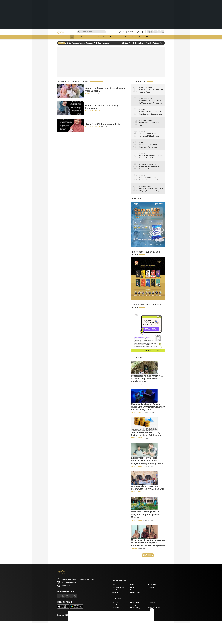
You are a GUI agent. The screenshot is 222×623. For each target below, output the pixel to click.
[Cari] (79, 31)
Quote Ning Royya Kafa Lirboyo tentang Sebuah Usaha (105, 89)
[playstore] (76, 608)
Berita (87, 37)
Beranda (79, 37)
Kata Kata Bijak (92, 111)
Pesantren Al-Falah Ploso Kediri (149, 124)
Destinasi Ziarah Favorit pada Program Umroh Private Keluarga (147, 487)
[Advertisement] (111, 14)
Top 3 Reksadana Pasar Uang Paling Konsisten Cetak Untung (146, 433)
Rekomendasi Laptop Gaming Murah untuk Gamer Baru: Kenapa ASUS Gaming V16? (148, 407)
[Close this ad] (152, 609)
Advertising (136, 412)
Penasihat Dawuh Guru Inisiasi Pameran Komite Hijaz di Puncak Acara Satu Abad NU (151, 157)
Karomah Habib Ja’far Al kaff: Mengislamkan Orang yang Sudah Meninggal (150, 113)
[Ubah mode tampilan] (138, 32)
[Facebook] (148, 31)
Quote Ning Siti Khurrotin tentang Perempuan (102, 106)
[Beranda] (72, 37)
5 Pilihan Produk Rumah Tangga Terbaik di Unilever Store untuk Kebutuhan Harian (147, 43)
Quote (148, 37)
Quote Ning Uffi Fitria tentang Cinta (102, 124)
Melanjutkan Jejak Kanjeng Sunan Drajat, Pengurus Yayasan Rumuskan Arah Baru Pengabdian (71, 43)
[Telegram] (162, 31)
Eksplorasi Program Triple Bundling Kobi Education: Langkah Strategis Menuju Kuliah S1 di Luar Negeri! (147, 461)
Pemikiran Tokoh (123, 37)
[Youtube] (71, 596)
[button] (120, 31)
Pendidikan (102, 37)
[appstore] (63, 608)
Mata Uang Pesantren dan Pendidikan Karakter (149, 168)
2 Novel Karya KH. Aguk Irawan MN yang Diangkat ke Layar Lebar (151, 190)
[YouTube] (159, 31)
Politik (112, 37)
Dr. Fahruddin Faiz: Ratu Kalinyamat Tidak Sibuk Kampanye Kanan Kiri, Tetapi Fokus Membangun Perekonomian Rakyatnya (150, 135)
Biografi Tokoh (138, 37)
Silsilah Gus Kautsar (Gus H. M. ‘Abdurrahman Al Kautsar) (150, 102)
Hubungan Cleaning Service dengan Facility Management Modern (145, 514)
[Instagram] (155, 31)
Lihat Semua (148, 555)
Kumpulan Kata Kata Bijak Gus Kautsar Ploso (151, 91)
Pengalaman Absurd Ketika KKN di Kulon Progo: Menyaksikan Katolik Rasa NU (147, 378)
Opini (94, 37)
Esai (133, 384)
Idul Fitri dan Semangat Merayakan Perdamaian (148, 146)
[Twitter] (152, 31)
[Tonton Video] (143, 32)
